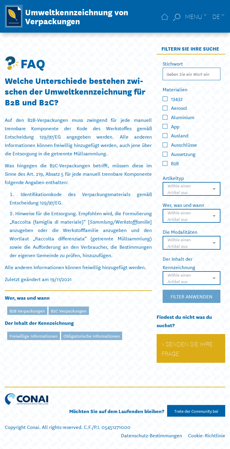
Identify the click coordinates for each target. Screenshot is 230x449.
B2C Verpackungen (69, 310)
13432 (177, 98)
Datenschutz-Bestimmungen (151, 435)
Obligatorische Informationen (91, 336)
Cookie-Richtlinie (206, 435)
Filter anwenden (191, 296)
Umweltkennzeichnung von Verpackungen (76, 16)
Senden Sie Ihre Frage (187, 348)
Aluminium (182, 117)
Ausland (179, 135)
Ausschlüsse (184, 144)
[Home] (164, 16)
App (175, 126)
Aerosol (179, 107)
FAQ (32, 63)
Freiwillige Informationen (34, 336)
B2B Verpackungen (27, 310)
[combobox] (191, 189)
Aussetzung (183, 153)
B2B (175, 163)
